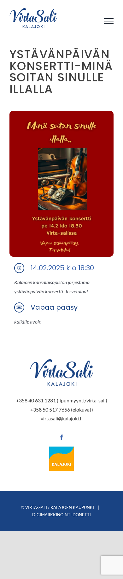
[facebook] (61, 437)
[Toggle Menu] (109, 21)
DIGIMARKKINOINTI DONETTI (61, 514)
